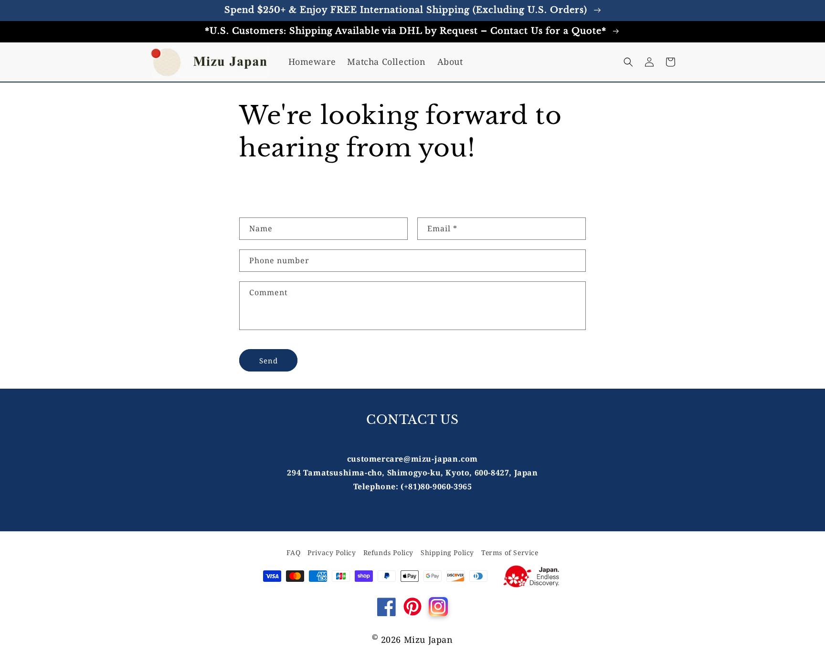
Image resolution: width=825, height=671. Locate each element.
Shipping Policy (447, 552)
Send (268, 360)
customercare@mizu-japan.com (412, 459)
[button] (628, 62)
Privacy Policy (331, 552)
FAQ (293, 552)
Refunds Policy (388, 552)
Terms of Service (510, 552)
